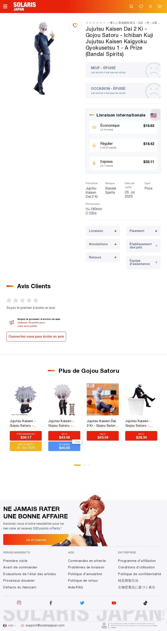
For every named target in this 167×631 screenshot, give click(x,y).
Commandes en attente (87, 561)
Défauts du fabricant (19, 587)
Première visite (15, 561)
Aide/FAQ (75, 587)
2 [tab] (86, 467)
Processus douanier (19, 580)
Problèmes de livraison (86, 567)
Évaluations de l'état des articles (29, 574)
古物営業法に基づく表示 (136, 587)
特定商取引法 (128, 580)
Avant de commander (20, 567)
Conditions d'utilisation (136, 567)
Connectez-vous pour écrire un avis (36, 336)
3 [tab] (91, 467)
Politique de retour (83, 580)
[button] (94, 22)
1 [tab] (76, 467)
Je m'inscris (36, 540)
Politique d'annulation (85, 574)
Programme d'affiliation (137, 561)
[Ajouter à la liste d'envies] (75, 25)
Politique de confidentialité (139, 574)
